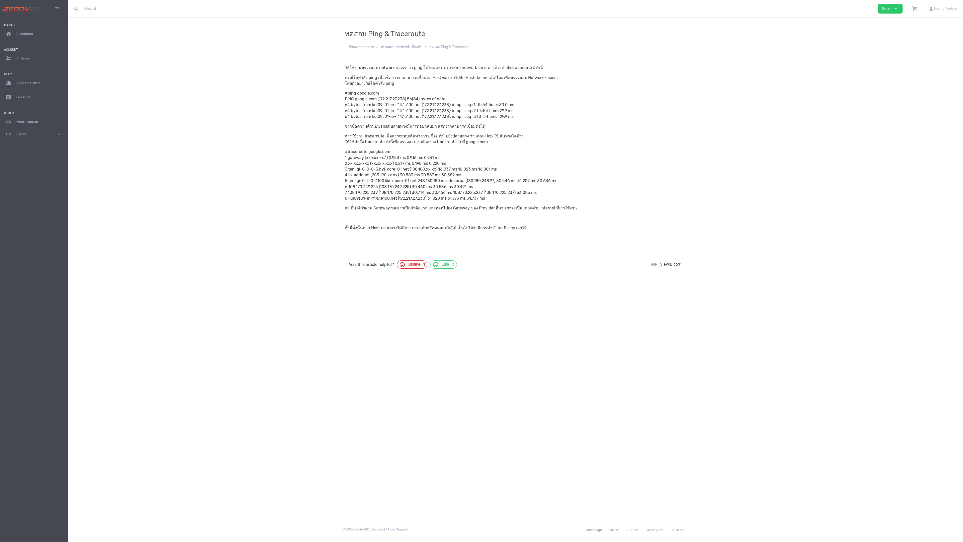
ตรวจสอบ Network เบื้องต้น (402, 47)
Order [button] (890, 8)
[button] (915, 8)
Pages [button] (34, 134)
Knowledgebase (361, 47)
